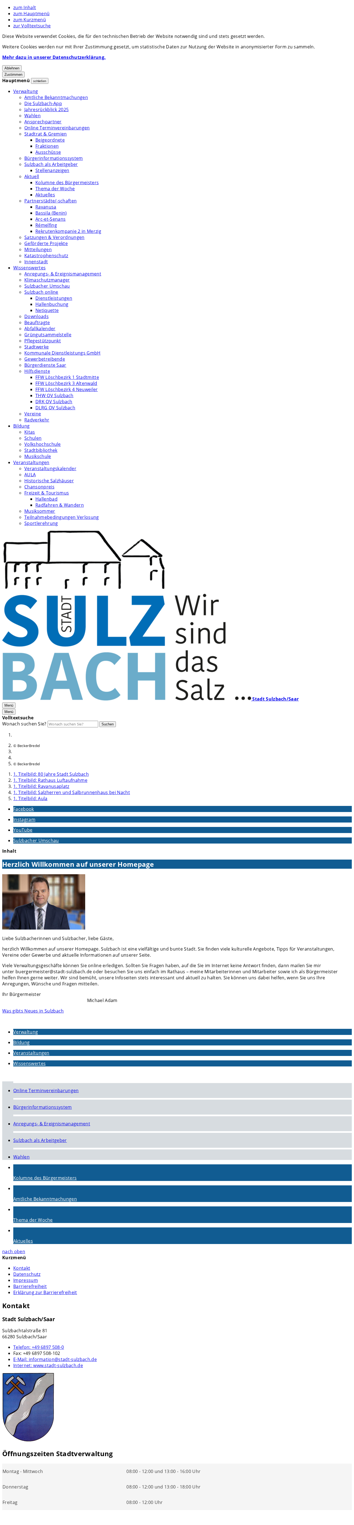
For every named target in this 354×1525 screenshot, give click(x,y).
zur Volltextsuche (32, 26)
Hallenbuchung (51, 304)
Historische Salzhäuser (49, 481)
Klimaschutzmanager (47, 280)
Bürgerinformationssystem (53, 158)
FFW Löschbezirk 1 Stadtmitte (67, 377)
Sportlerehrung (41, 523)
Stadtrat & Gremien (45, 134)
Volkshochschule (42, 444)
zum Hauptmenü (31, 14)
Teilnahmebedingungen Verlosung (61, 517)
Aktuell (31, 176)
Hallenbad (46, 499)
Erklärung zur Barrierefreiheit (45, 1292)
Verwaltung (25, 91)
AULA (30, 475)
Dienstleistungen (53, 298)
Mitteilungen (38, 249)
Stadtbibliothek (41, 450)
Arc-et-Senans (50, 219)
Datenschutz (27, 1274)
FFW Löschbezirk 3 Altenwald (66, 383)
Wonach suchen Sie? (24, 724)
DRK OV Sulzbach (53, 402)
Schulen (32, 438)
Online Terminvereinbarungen (57, 128)
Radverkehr (36, 420)
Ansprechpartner (43, 122)
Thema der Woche (55, 189)
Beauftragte (37, 322)
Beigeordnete (50, 140)
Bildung (21, 426)
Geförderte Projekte (46, 243)
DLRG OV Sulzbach (55, 408)
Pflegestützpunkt (42, 341)
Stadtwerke (36, 347)
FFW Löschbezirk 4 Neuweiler (66, 389)
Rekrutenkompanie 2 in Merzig (68, 231)
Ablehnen (11, 68)
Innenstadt (36, 262)
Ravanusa (45, 207)
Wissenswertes (29, 268)
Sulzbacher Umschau (47, 286)
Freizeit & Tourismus (46, 493)
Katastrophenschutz (46, 256)
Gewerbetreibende (44, 359)
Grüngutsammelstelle (47, 335)
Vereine (32, 414)
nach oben (13, 1251)
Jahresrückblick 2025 (46, 109)
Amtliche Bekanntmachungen (56, 97)
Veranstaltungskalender (50, 468)
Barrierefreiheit (30, 1286)
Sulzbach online (41, 292)
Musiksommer (39, 511)
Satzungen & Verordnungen (54, 237)
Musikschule (37, 456)
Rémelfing (46, 225)
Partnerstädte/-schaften (50, 201)
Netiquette (47, 310)
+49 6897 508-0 (38, 1347)
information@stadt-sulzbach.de (55, 1359)
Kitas (29, 432)
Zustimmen (13, 74)
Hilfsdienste (37, 371)
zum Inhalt (24, 7)
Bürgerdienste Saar (45, 365)
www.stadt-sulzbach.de (48, 1365)
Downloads (36, 316)
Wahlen (32, 116)
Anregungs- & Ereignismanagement (62, 274)
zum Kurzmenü (29, 20)
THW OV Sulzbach (54, 395)
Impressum (25, 1280)
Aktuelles (45, 195)
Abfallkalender (39, 329)
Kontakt (21, 1268)
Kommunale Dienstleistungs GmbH (62, 353)
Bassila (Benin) (51, 213)
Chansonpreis (39, 487)
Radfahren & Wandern (59, 505)
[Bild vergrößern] (43, 902)
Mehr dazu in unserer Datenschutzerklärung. (54, 57)
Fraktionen (47, 146)
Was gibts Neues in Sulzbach (33, 1011)
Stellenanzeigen (52, 170)
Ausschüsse (48, 152)
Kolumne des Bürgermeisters (67, 182)
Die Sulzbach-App (43, 103)
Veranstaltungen (31, 462)
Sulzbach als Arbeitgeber (51, 164)
